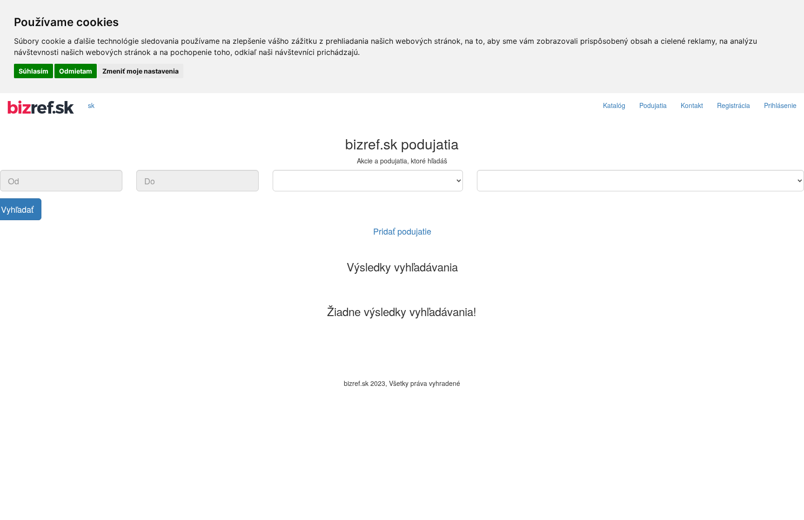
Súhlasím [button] (33, 71)
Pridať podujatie (402, 231)
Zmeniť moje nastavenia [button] (140, 71)
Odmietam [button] (75, 71)
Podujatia (653, 105)
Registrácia (733, 105)
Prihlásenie (780, 105)
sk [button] (91, 105)
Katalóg (614, 105)
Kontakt (692, 105)
